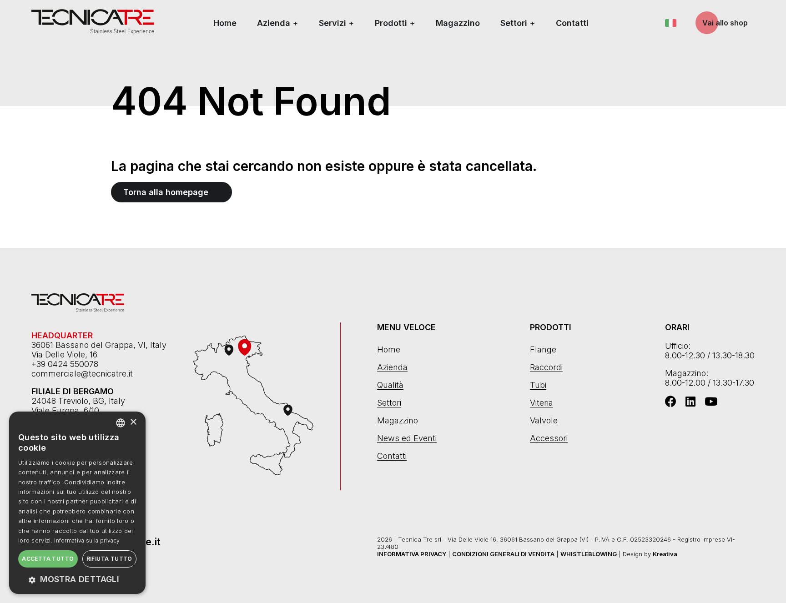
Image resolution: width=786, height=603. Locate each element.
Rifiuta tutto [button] (109, 558)
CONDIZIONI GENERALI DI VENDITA (503, 554)
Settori (513, 23)
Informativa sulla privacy (87, 540)
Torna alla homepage (165, 192)
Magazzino (458, 23)
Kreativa (665, 554)
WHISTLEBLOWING (588, 554)
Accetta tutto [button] (48, 558)
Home (225, 23)
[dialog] (77, 503)
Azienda (273, 23)
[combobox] (120, 422)
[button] (77, 579)
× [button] (133, 422)
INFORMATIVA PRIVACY (411, 554)
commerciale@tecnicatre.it (82, 373)
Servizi (332, 23)
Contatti (572, 23)
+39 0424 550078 (64, 364)
